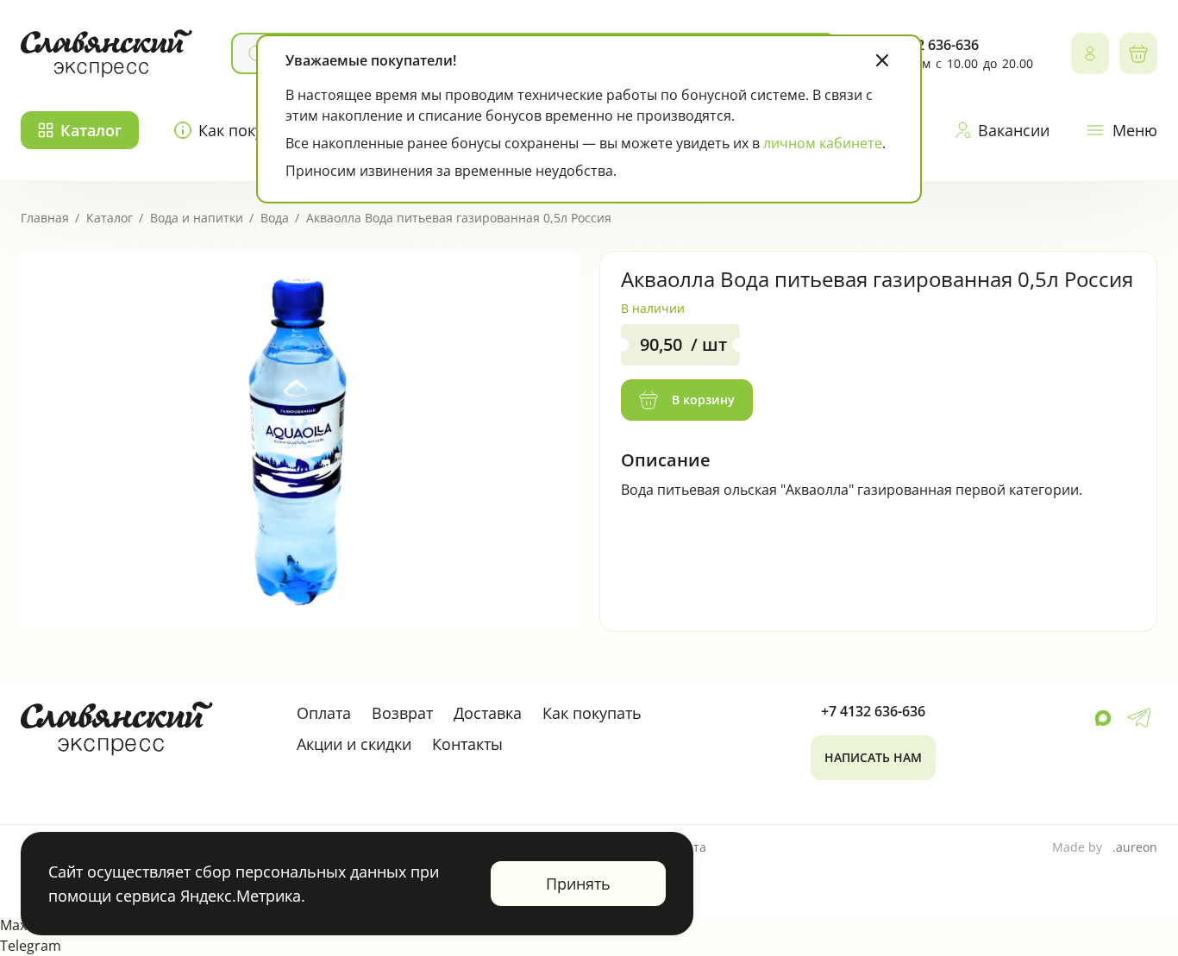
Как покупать (592, 713)
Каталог (91, 130)
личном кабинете (822, 143)
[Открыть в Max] (1103, 718)
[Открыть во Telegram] (1138, 718)
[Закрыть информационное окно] (882, 60)
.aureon (1134, 847)
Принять (578, 883)
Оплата (324, 713)
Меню (1134, 130)
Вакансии (1014, 130)
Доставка (488, 713)
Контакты (467, 744)
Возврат (402, 713)
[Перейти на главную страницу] (107, 53)
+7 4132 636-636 (873, 711)
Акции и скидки (354, 744)
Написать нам (873, 757)
